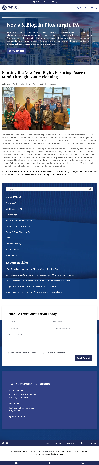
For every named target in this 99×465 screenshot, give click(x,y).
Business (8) (11, 203)
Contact (93, 443)
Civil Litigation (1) (14, 209)
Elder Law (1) (12, 215)
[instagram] (3, 443)
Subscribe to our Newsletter (55, 353)
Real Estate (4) (12, 249)
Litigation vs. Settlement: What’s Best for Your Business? (31, 286)
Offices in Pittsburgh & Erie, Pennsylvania (51, 2)
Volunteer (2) (11, 255)
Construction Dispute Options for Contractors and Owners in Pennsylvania (40, 275)
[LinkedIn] (7, 443)
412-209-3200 (86, 8)
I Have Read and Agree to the (24, 353)
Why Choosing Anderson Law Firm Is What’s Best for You (32, 269)
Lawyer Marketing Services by (46, 454)
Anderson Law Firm (30, 451)
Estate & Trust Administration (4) (20, 220)
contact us (18, 174)
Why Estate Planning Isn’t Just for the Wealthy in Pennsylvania (34, 292)
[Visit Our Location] (49, 463)
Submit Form (82, 358)
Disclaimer (56, 451)
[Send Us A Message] (16, 463)
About (58, 443)
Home (47, 443)
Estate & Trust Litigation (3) (18, 226)
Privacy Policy (65, 451)
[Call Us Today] (82, 463)
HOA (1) (9, 238)
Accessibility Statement (79, 451)
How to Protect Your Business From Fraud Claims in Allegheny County (38, 281)
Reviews (70, 443)
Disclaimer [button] (34, 353)
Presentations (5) (13, 244)
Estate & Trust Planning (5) (18, 232)
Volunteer (6, 84)
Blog (82, 443)
